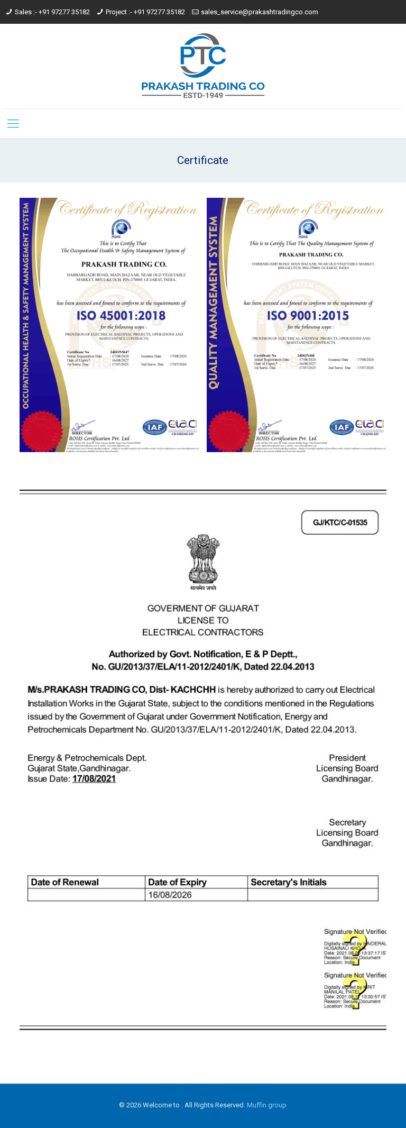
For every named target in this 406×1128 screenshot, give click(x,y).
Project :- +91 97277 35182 (145, 12)
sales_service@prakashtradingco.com (259, 12)
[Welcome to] (202, 66)
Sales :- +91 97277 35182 (52, 12)
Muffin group (267, 1105)
